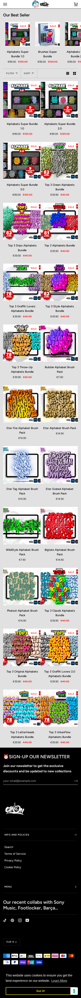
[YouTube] (27, 920)
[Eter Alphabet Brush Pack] (59, 404)
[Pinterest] (12, 920)
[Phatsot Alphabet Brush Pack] (21, 586)
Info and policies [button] (16, 834)
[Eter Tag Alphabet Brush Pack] (21, 465)
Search (8, 847)
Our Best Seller (16, 15)
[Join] (72, 781)
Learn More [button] (59, 980)
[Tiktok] (5, 920)
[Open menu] (9, 4)
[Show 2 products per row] (74, 73)
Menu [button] (8, 886)
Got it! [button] (40, 990)
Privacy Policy (13, 860)
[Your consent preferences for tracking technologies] (74, 991)
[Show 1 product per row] (67, 73)
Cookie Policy (12, 867)
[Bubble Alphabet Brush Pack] (59, 343)
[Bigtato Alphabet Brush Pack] (59, 525)
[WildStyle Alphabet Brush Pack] (21, 525)
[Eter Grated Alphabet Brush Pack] (59, 465)
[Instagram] (20, 920)
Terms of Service (15, 854)
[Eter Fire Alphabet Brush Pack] (21, 404)
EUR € (10, 941)
